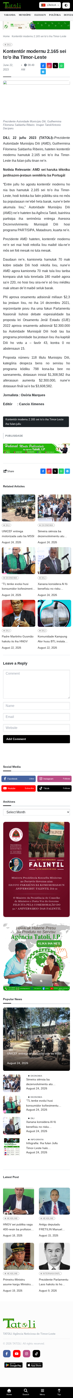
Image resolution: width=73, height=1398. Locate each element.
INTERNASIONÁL (51, 1273)
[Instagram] (49, 65)
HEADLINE (12, 1218)
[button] (9, 1392)
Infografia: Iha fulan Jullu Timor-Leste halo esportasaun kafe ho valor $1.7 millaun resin (43, 1146)
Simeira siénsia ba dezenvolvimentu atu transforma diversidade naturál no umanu (52, 534)
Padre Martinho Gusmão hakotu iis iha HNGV (17, 639)
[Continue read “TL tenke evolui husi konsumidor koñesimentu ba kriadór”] (18, 560)
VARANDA (10, 15)
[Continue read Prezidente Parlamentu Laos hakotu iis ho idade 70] (54, 1256)
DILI (9, 45)
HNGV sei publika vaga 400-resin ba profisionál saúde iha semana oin (18, 1227)
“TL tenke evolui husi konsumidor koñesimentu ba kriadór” (18, 586)
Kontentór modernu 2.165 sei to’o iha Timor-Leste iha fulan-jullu (34, 421)
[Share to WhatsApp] (61, 65)
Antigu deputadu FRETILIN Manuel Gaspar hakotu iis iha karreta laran (52, 1227)
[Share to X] (55, 65)
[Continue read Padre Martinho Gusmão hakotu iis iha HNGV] (18, 613)
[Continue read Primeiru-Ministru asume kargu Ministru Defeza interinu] (18, 1256)
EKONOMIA (47, 525)
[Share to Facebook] (43, 65)
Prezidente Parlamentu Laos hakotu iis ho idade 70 (53, 1282)
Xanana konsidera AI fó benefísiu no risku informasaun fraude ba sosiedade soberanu (53, 586)
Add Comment (16, 739)
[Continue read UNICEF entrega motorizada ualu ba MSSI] (18, 507)
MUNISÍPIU (25, 15)
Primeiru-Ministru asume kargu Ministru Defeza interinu (17, 1282)
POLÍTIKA (55, 15)
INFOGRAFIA (37, 1139)
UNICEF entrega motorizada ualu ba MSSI (18, 534)
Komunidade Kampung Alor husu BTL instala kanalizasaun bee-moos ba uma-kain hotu (53, 639)
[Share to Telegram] (43, 71)
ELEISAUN (40, 15)
